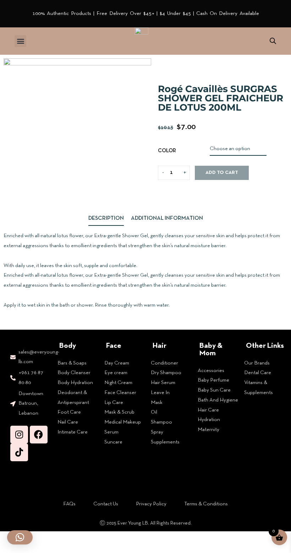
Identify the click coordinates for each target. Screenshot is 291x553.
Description (106, 218)
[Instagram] (19, 434)
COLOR (167, 150)
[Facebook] (39, 434)
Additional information (167, 218)
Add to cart (221, 172)
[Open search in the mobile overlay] (272, 41)
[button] (20, 41)
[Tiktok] (19, 452)
